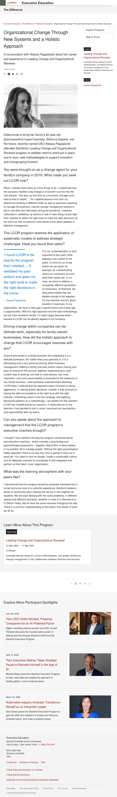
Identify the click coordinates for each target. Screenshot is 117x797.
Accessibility (11, 788)
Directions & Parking (29, 762)
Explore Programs (95, 29)
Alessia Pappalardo (93, 85)
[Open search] (114, 3)
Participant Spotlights (43, 23)
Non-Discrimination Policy (30, 788)
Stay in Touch (96, 37)
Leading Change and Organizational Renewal (35, 540)
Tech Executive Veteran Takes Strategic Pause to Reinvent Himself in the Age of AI (31, 664)
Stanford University (79, 788)
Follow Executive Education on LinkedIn (25, 769)
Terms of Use (63, 788)
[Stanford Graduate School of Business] (13, 3)
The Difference (13, 10)
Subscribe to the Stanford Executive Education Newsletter (32, 779)
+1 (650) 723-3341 (46, 744)
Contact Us (11, 762)
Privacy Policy (48, 788)
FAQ (43, 762)
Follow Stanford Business (18, 774)
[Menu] (3, 3)
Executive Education (37, 2)
